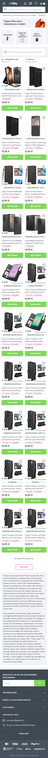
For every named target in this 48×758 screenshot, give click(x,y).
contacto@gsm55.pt (15, 720)
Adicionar (12, 108)
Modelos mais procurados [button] (17, 700)
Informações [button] (10, 692)
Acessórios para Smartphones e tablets (19, 15)
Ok (40, 683)
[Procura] (6, 9)
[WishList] (36, 3)
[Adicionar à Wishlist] (20, 69)
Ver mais (24, 567)
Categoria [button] (8, 707)
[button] (12, 98)
